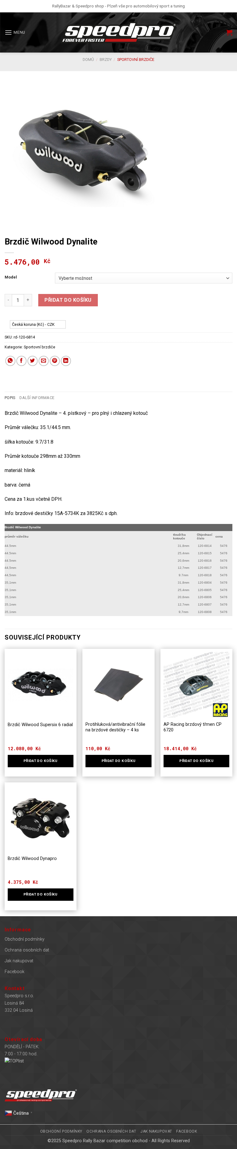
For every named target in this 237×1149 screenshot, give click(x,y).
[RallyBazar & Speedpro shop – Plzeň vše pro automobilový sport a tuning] (118, 32)
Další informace (36, 397)
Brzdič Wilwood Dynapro (32, 858)
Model (11, 277)
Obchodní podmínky (24, 939)
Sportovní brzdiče (135, 59)
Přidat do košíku (68, 300)
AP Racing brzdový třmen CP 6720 (193, 727)
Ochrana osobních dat (27, 950)
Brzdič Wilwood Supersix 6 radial (40, 724)
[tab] (10, 398)
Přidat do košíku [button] (119, 761)
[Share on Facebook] (21, 361)
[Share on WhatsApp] (10, 361)
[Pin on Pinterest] (55, 361)
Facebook (14, 971)
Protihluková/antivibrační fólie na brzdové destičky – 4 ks (115, 727)
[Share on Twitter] (32, 361)
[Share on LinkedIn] (66, 361)
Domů (88, 59)
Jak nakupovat (19, 961)
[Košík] (229, 32)
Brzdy (106, 59)
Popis (10, 397)
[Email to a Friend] (44, 361)
